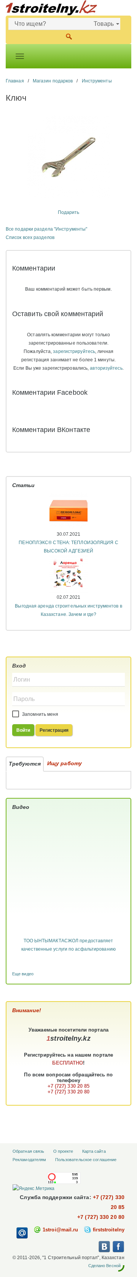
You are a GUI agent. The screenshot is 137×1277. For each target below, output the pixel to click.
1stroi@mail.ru (60, 1230)
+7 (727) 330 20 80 (100, 1217)
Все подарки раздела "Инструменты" (46, 229)
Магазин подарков (53, 81)
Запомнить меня (40, 714)
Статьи (23, 485)
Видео (21, 807)
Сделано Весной (104, 1265)
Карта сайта (94, 1151)
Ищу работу (64, 763)
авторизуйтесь (106, 368)
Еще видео (22, 974)
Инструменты (97, 81)
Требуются (25, 764)
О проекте (63, 1151)
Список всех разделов (30, 237)
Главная (15, 81)
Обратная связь (28, 1151)
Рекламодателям (29, 1159)
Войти (23, 730)
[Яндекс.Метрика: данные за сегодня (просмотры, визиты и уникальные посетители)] (33, 1188)
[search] (69, 36)
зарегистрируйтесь (74, 351)
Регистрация (54, 730)
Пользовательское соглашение (86, 1159)
